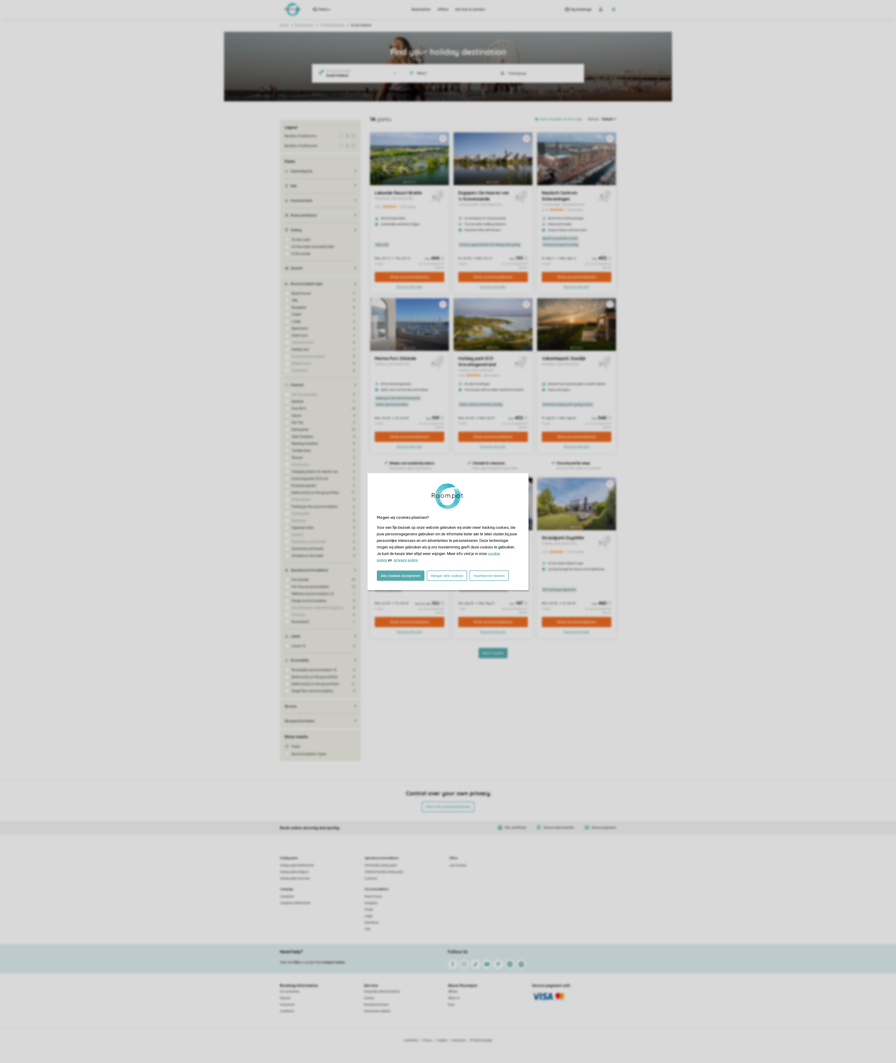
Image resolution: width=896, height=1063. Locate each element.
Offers (443, 9)
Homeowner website (377, 1011)
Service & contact (470, 9)
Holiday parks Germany (295, 878)
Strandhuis (372, 922)
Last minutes (457, 865)
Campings (286, 889)
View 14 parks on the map (561, 119)
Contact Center (333, 962)
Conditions (287, 1011)
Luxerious (371, 878)
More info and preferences (448, 807)
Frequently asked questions (382, 991)
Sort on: (593, 119)
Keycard (285, 998)
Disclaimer (459, 1040)
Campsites (287, 896)
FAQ (297, 962)
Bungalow (371, 903)
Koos (451, 1004)
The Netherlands (332, 25)
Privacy (427, 1040)
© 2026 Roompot (481, 1040)
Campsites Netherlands (295, 903)
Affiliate (453, 991)
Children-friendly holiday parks (384, 872)
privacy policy (406, 560)
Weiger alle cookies (447, 575)
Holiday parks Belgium (294, 872)
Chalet (369, 909)
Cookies (442, 1040)
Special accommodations (382, 858)
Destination (420, 9)
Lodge (369, 916)
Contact (369, 998)
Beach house (373, 896)
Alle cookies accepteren (400, 575)
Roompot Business (376, 1004)
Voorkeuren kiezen (489, 575)
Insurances (287, 1004)
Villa (367, 929)
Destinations (304, 25)
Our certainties (289, 991)
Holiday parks (289, 858)
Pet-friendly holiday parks (381, 865)
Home (284, 25)
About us (453, 998)
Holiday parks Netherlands (297, 865)
